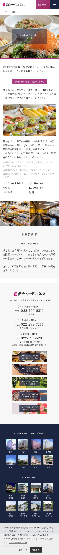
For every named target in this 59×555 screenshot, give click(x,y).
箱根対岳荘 (35, 496)
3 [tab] (27, 133)
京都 (10, 467)
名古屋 (48, 452)
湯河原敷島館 (23, 496)
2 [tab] (23, 133)
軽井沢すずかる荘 (23, 515)
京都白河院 (10, 496)
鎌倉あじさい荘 (36, 515)
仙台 (23, 452)
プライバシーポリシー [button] (18, 543)
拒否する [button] (23, 549)
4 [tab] (31, 133)
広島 (35, 467)
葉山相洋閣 (10, 515)
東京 (35, 452)
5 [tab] (35, 133)
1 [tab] (18, 133)
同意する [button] (36, 549)
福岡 (48, 467)
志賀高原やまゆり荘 (48, 515)
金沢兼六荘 (48, 496)
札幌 (10, 452)
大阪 (23, 467)
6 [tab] (40, 133)
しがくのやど (31, 477)
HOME (5, 11)
